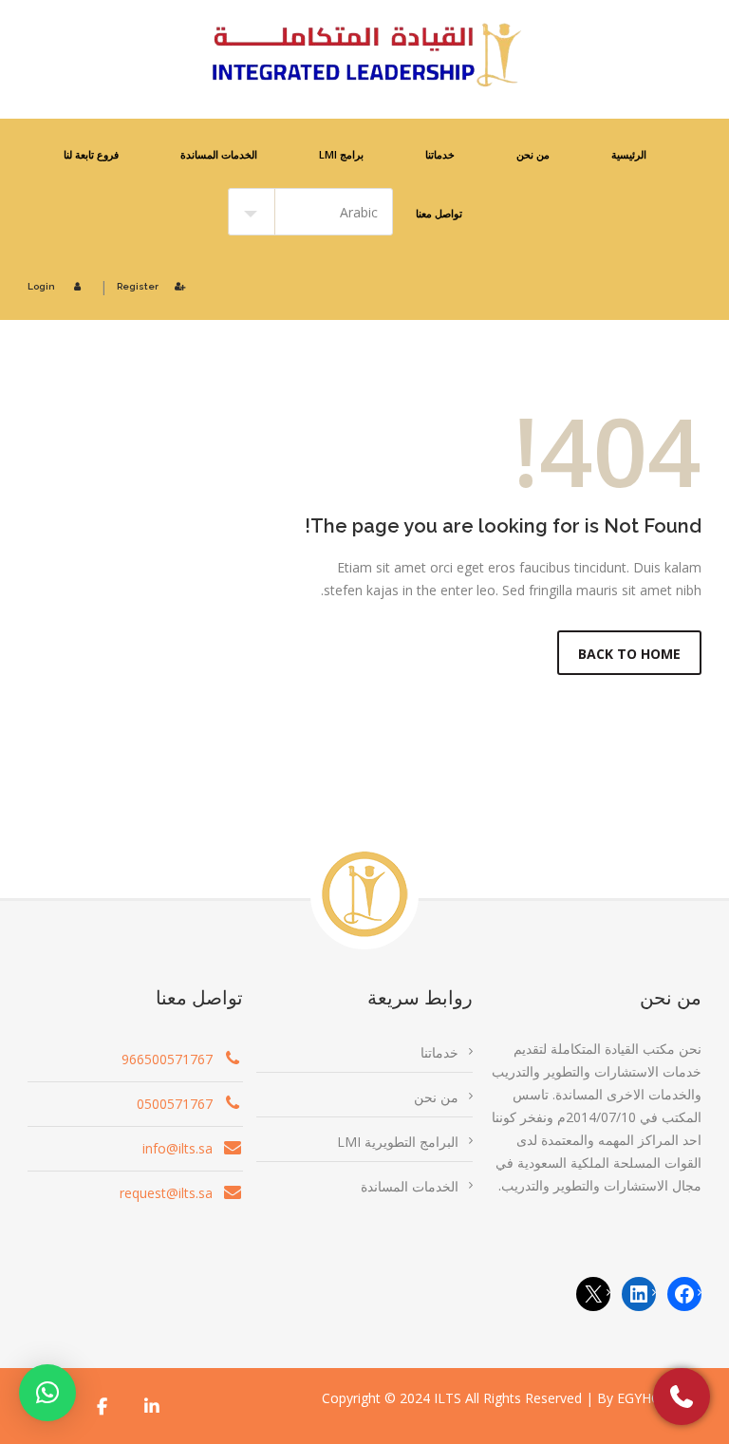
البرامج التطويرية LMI (397, 1142)
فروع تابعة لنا (91, 154)
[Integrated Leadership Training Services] (364, 55)
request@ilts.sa (166, 1193)
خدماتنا (440, 154)
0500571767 (175, 1104)
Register (138, 286)
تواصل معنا (439, 213)
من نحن (533, 154)
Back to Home (629, 654)
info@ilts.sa (177, 1148)
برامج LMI (341, 154)
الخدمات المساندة (218, 154)
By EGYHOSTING (649, 1398)
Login (41, 286)
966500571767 (167, 1059)
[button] (47, 1392)
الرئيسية (628, 154)
